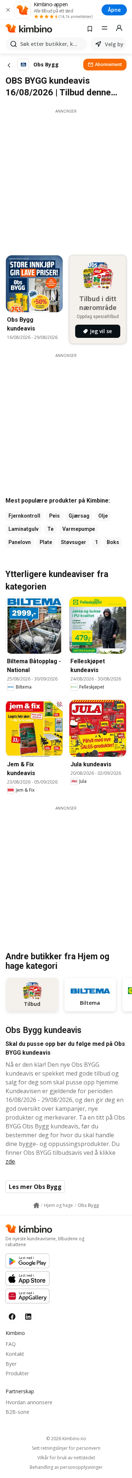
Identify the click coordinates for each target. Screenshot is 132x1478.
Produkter (17, 1373)
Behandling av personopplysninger (66, 1467)
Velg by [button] (114, 44)
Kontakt (15, 1353)
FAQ (11, 1343)
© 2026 (66, 1438)
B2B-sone (17, 1411)
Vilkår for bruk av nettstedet (66, 1458)
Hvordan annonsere (29, 1402)
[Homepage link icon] (36, 1205)
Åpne (114, 9)
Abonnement (108, 64)
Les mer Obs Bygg (35, 1187)
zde (10, 1161)
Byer (11, 1363)
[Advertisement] (66, 180)
